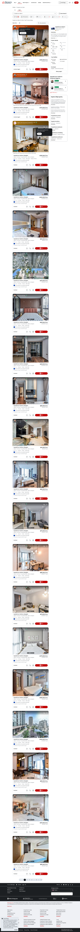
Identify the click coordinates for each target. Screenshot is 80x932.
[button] (54, 38)
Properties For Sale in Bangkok (46, 922)
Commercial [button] (33, 2)
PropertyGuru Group (11, 888)
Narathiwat (58, 123)
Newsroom (21, 889)
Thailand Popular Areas (45, 919)
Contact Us (21, 888)
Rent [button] (19, 2)
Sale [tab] (15, 10)
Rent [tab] (20, 10)
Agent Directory (53, 92)
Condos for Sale (27, 911)
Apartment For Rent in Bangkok (29, 922)
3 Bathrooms (59, 138)
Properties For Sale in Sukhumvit (46, 924)
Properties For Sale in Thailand (46, 921)
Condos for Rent (43, 911)
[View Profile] (22, 27)
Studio (52, 128)
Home (14, 7)
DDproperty (9, 910)
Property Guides (10, 914)
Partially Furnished (61, 134)
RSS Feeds (58, 924)
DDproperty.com (10, 902)
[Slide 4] (30, 150)
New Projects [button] (25, 2)
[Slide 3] (29, 150)
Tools (57, 919)
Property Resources (11, 913)
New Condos (58, 913)
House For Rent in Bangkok (29, 924)
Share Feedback (22, 891)
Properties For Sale (28, 910)
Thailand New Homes (60, 910)
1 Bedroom (56, 128)
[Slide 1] (27, 150)
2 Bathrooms (53, 138)
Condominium (56, 102)
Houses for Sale (27, 913)
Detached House (62, 102)
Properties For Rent (44, 910)
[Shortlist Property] (47, 31)
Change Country (54, 888)
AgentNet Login (59, 921)
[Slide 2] (28, 150)
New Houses (58, 914)
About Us (9, 889)
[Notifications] (72, 2)
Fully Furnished (54, 134)
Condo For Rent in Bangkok (29, 921)
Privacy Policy (15, 923)
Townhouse (53, 103)
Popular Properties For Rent (29, 919)
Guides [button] (39, 2)
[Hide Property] (44, 31)
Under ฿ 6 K (58, 117)
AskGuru (9, 911)
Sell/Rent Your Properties (61, 922)
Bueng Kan (53, 123)
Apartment (58, 103)
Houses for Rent (43, 913)
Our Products (9, 891)
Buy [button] (15, 2)
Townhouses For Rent (44, 914)
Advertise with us (46, 2)
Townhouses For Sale (28, 914)
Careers (8, 892)
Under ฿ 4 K (53, 117)
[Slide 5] (31, 150)
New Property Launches (60, 911)
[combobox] (34, 13)
